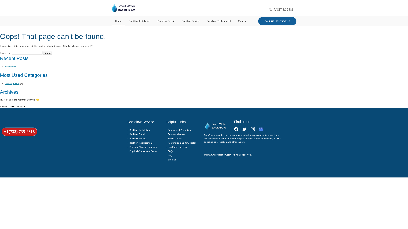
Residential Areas (176, 134)
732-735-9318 (283, 21)
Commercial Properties (179, 130)
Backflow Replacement (219, 21)
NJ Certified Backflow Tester (182, 143)
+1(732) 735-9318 (19, 131)
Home (118, 21)
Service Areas (175, 138)
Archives (4, 106)
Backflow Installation (139, 21)
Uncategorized (12, 83)
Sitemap (172, 159)
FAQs (170, 151)
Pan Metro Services (177, 147)
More (241, 21)
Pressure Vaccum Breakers (143, 147)
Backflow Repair (166, 21)
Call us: (277, 21)
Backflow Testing (190, 21)
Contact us (283, 9)
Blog (170, 155)
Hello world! (11, 66)
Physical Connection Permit (143, 151)
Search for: (5, 53)
